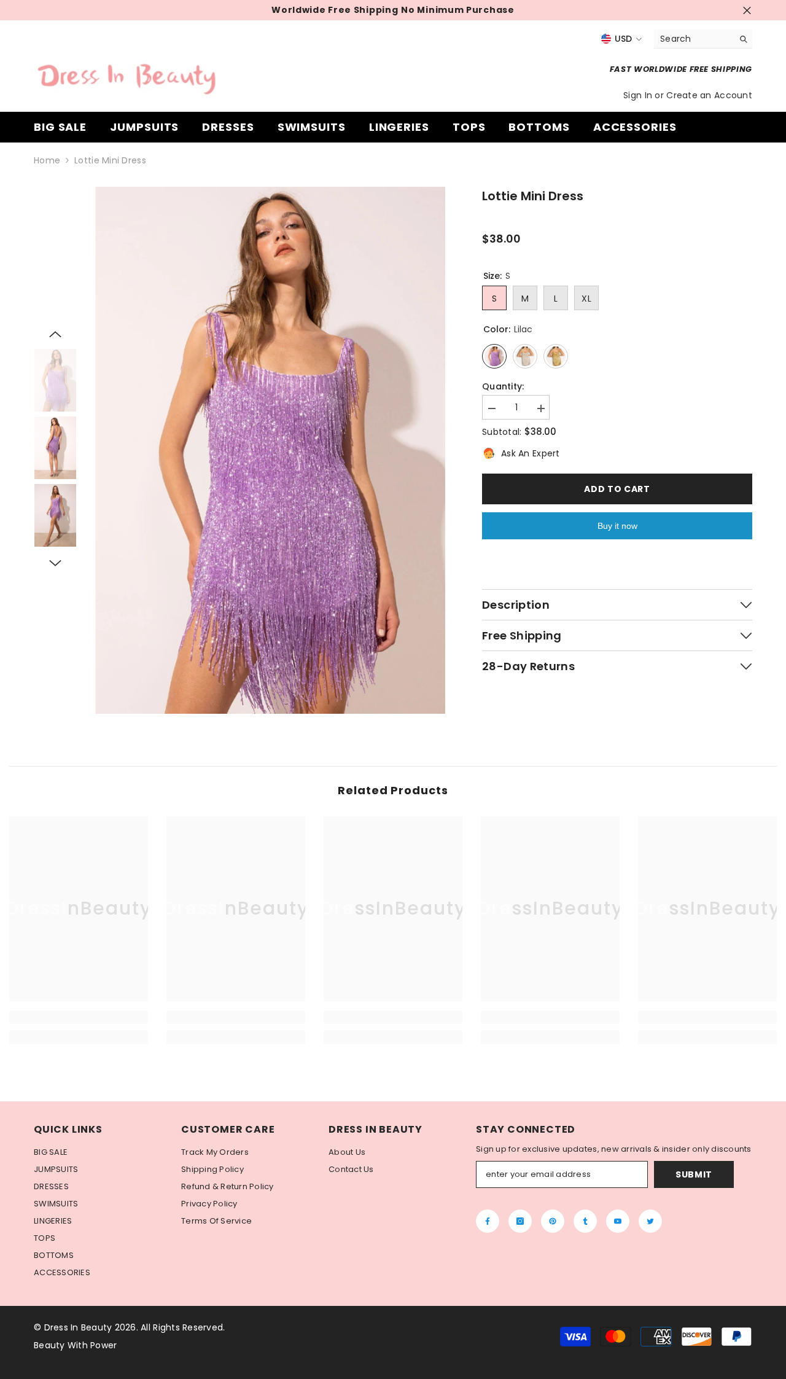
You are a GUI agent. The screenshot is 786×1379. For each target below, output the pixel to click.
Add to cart (617, 489)
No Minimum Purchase (457, 10)
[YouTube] (617, 1221)
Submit (693, 1174)
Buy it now (617, 526)
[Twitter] (650, 1221)
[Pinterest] (552, 1221)
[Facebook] (487, 1221)
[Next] (55, 563)
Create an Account (709, 95)
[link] (78, 1017)
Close (747, 10)
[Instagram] (520, 1221)
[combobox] (693, 38)
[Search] (703, 39)
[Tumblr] (585, 1221)
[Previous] (55, 334)
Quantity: (503, 387)
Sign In (639, 95)
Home (47, 160)
